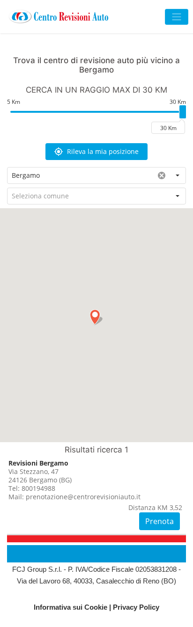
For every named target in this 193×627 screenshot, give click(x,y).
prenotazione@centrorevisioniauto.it (83, 496)
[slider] (182, 112)
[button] (96, 151)
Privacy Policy (136, 607)
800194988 (38, 488)
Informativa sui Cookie (70, 607)
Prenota (159, 521)
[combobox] (80, 175)
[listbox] (96, 496)
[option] (96, 496)
